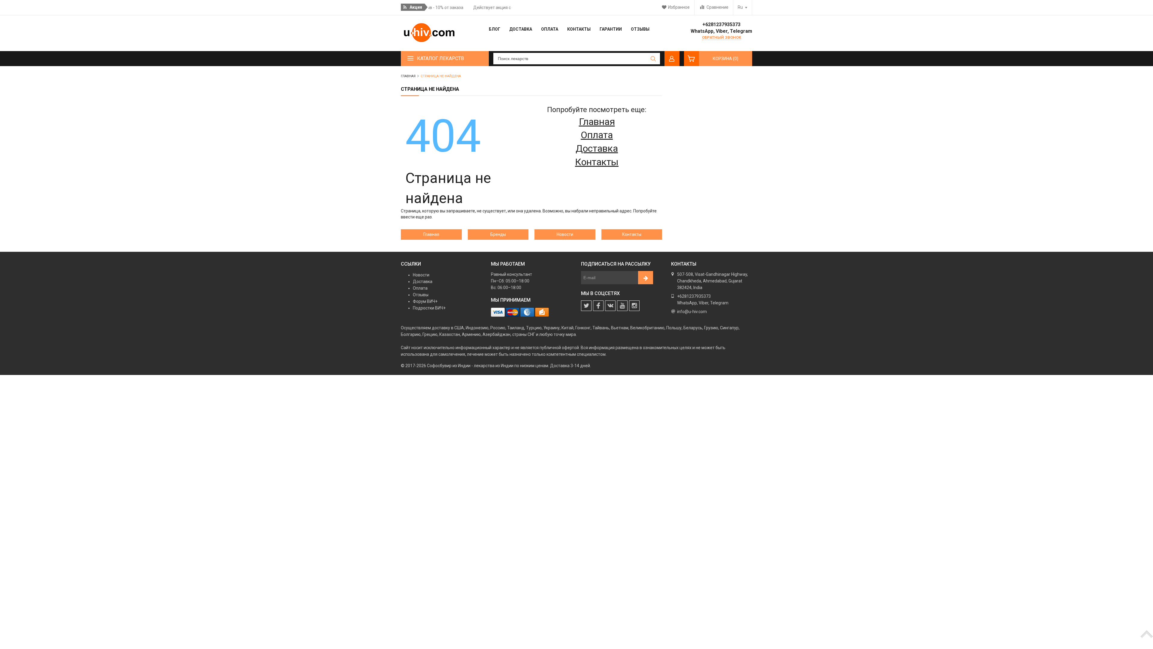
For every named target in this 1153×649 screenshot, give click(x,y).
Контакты (597, 162)
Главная (597, 121)
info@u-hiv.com (692, 311)
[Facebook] (598, 305)
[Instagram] (634, 305)
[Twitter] (586, 305)
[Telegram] (622, 305)
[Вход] (671, 58)
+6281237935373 (721, 24)
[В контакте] (610, 305)
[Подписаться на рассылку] (645, 277)
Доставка (597, 148)
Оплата (597, 135)
